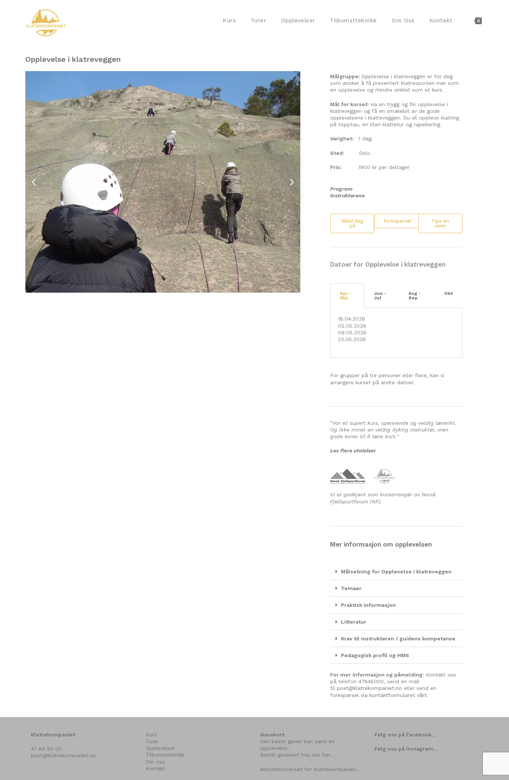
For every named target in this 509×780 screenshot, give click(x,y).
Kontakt (155, 768)
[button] (33, 182)
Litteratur (353, 622)
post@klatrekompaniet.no (369, 688)
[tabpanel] (396, 333)
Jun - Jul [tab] (380, 295)
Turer (152, 741)
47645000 (371, 681)
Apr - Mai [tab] (345, 295)
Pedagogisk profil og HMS (375, 655)
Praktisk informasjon (368, 605)
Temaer (351, 588)
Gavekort (272, 735)
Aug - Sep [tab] (414, 295)
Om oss (155, 762)
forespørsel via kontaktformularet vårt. (379, 695)
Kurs (151, 735)
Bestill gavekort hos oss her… (297, 755)
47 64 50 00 (46, 749)
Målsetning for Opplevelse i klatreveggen (396, 571)
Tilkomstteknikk (165, 755)
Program (341, 189)
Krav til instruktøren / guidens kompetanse (398, 638)
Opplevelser (160, 748)
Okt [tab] (448, 293)
